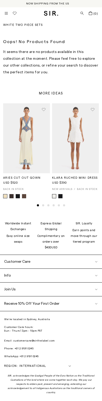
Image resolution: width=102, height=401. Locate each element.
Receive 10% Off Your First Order (31, 304)
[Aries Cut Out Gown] (26, 138)
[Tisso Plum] (24, 196)
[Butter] (5, 196)
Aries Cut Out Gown (22, 177)
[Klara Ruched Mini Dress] (75, 138)
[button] (38, 205)
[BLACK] (18, 196)
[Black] (60, 196)
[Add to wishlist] (43, 109)
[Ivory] (54, 196)
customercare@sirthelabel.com (34, 340)
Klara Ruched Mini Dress (75, 177)
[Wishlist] (15, 13)
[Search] (82, 13)
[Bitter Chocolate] (11, 196)
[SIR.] (51, 13)
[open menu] (6, 13)
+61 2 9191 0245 (24, 348)
